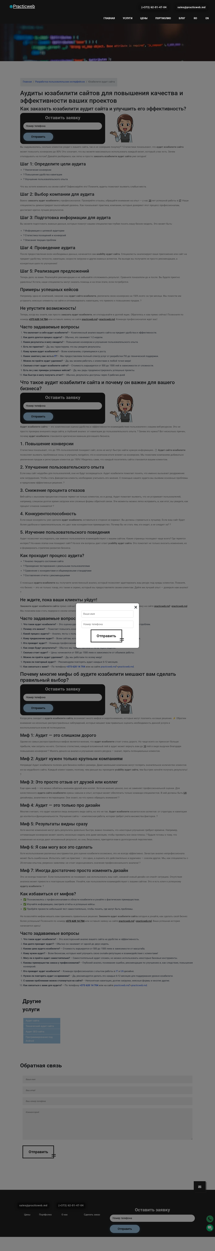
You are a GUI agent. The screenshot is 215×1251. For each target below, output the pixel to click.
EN (207, 18)
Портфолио (163, 18)
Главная (109, 18)
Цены (143, 18)
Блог (182, 18)
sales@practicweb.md (192, 7)
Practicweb (24, 6)
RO (195, 18)
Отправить (106, 636)
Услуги (127, 18)
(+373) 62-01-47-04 (154, 7)
